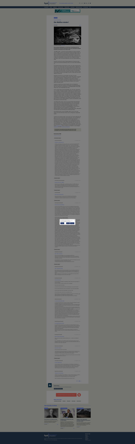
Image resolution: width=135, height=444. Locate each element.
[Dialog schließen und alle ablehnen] (74, 219)
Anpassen (62, 223)
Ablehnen (68, 223)
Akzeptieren (72, 223)
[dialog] (67, 222)
